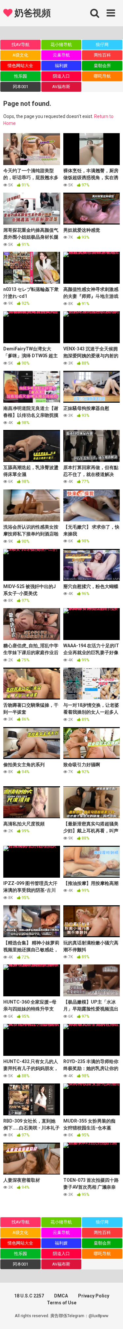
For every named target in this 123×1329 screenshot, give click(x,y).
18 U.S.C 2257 (29, 1295)
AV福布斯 (61, 86)
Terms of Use (61, 1302)
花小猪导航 (61, 44)
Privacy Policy (93, 1295)
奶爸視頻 (31, 13)
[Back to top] (111, 1315)
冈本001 (20, 86)
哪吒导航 (102, 76)
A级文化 (20, 55)
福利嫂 (61, 65)
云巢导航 (61, 55)
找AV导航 (20, 44)
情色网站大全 (20, 65)
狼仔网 (102, 44)
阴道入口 (61, 76)
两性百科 (102, 55)
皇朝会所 (102, 65)
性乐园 (20, 76)
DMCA (61, 1295)
